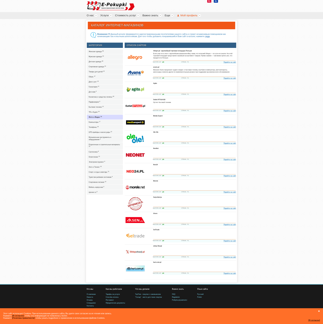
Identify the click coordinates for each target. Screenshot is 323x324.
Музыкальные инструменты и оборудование (100, 138)
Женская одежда (96, 51)
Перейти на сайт (230, 62)
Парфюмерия (94, 102)
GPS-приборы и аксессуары (100, 132)
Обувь (92, 77)
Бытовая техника (96, 107)
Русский (200, 294)
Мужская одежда (96, 56)
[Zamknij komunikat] (319, 311)
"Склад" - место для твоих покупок (148, 297)
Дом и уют (94, 82)
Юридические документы (115, 303)
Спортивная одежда (97, 66)
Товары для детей (97, 71)
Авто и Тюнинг (95, 167)
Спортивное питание (97, 182)
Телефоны (94, 127)
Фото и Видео (95, 117)
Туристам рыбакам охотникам (101, 177)
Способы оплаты (112, 297)
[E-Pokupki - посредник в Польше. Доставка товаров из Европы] (105, 5)
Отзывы (90, 300)
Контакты (90, 306)
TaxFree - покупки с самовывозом (148, 294)
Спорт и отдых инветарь (99, 172)
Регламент (110, 300)
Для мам (93, 92)
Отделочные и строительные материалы (104, 145)
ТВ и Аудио (94, 112)
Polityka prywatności (179, 300)
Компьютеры (94, 122)
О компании (91, 294)
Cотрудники (91, 303)
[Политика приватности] (23, 318)
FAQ (173, 294)
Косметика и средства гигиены (101, 97)
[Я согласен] (18, 316)
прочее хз (93, 192)
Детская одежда (96, 61)
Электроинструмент (97, 162)
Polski (199, 297)
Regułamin (176, 297)
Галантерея (94, 87)
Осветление (94, 157)
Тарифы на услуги (113, 294)
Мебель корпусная (96, 187)
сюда (207, 36)
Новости (90, 297)
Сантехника (94, 152)
